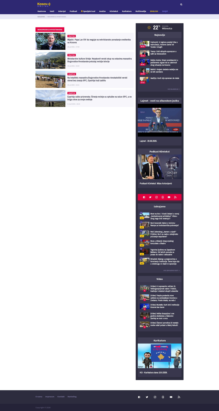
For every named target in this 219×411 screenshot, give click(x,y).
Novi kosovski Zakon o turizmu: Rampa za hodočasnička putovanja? (159, 225)
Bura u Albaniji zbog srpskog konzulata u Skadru (159, 243)
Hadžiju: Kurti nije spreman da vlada (159, 80)
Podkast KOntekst (160, 151)
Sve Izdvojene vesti (170, 270)
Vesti (52, 11)
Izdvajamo (160, 206)
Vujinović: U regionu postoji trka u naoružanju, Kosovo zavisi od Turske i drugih (159, 44)
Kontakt (61, 396)
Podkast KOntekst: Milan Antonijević (159, 171)
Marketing (72, 396)
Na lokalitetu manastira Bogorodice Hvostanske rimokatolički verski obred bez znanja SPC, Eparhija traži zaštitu (84, 79)
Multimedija (140, 11)
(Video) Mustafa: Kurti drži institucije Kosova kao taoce (159, 307)
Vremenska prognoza (159, 27)
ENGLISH (154, 11)
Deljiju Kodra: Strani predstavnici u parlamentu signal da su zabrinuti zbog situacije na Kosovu (159, 62)
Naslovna (42, 11)
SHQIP (165, 11)
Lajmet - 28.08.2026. (159, 124)
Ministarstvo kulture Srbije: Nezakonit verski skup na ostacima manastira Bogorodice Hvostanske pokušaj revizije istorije (84, 60)
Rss (175, 197)
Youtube (169, 197)
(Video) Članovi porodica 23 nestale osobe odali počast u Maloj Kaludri (159, 325)
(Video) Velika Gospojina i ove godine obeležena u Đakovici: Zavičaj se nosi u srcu (159, 316)
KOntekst (114, 11)
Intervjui (62, 11)
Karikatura (126, 11)
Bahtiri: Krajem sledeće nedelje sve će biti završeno (159, 71)
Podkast (73, 11)
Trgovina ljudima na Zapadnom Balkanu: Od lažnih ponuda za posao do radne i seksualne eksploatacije (159, 252)
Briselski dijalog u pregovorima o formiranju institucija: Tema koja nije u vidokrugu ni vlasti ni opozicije (159, 261)
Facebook (144, 197)
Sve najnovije (173, 89)
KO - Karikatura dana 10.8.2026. (159, 360)
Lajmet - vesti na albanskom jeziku (159, 100)
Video (160, 279)
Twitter (150, 197)
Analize (102, 11)
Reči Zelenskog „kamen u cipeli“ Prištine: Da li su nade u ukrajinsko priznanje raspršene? (159, 234)
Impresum (49, 396)
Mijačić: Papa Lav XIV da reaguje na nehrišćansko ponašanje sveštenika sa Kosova (84, 41)
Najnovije (159, 34)
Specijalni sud (89, 11)
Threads (163, 197)
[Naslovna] (44, 5)
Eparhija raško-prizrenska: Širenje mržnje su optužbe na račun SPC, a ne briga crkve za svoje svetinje (84, 98)
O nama (38, 396)
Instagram (156, 197)
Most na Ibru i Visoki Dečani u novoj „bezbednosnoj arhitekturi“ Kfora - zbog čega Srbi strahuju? (159, 216)
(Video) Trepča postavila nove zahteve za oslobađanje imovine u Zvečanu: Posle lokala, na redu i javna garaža (159, 298)
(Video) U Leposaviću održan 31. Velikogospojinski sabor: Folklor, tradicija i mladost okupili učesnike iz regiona (159, 288)
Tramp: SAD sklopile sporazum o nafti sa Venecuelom (159, 53)
